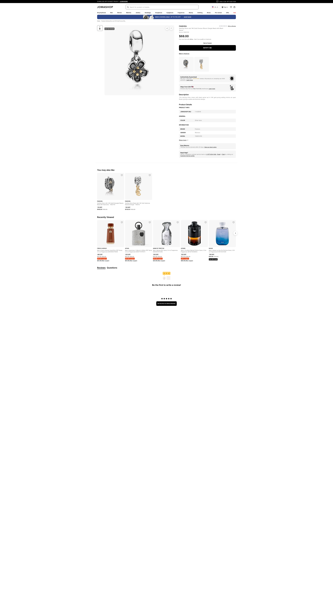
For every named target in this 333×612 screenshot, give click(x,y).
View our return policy (210, 147)
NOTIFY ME (207, 48)
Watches (128, 12)
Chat (223, 154)
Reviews (101, 268)
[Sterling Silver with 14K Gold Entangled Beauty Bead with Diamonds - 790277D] (121, 175)
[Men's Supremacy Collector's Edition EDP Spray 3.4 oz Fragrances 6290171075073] (149, 222)
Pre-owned (218, 12)
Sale (234, 12)
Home (98, 21)
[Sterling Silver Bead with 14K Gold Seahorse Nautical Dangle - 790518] (149, 175)
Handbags (148, 12)
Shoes (209, 12)
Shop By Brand (101, 12)
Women (119, 12)
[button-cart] (234, 7)
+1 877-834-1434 (211, 154)
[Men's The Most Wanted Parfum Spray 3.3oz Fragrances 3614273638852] (205, 222)
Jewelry (138, 12)
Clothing (199, 12)
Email (218, 154)
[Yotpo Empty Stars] (223, 26)
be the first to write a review (166, 303)
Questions (112, 268)
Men (111, 12)
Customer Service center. (187, 156)
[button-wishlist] (231, 7)
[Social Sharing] (167, 28)
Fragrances (181, 12)
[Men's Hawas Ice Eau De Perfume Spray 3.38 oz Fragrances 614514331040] (233, 222)
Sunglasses (158, 12)
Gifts (227, 12)
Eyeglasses (170, 12)
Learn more (189, 80)
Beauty (191, 12)
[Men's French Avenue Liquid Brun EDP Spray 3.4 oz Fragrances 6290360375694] (121, 222)
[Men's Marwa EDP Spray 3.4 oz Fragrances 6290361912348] (177, 222)
